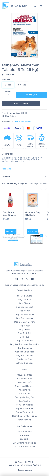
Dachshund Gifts (24, 382)
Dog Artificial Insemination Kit (24, 344)
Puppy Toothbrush (24, 412)
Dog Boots (24, 310)
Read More (6, 169)
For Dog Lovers (24, 295)
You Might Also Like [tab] (39, 183)
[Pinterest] (27, 278)
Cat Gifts (24, 439)
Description (7, 154)
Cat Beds (24, 435)
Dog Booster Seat (24, 307)
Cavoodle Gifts (24, 375)
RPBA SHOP (19, 5)
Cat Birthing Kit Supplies (24, 443)
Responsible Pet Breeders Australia (24, 465)
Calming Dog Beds (24, 363)
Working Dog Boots (24, 351)
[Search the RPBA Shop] (35, 6)
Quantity (8, 91)
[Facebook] (16, 278)
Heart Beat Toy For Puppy (24, 416)
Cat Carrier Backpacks (24, 446)
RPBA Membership (23, 121)
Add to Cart (31, 94)
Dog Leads (24, 329)
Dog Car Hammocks (24, 314)
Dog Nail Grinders (24, 355)
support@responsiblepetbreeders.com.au (24, 285)
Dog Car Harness (24, 318)
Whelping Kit (24, 390)
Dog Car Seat (24, 299)
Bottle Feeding (24, 419)
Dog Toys (24, 337)
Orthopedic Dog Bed (24, 397)
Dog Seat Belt (24, 333)
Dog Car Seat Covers (24, 322)
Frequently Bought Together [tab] (15, 183)
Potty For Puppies (24, 404)
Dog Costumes (24, 348)
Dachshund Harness (24, 386)
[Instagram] (22, 278)
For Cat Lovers (24, 431)
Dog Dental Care (25, 359)
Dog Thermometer (24, 340)
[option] (24, 35)
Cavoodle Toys (24, 378)
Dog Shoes (24, 303)
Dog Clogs (24, 325)
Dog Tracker (24, 401)
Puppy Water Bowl (24, 408)
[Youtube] (32, 278)
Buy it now (21, 104)
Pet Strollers (24, 393)
